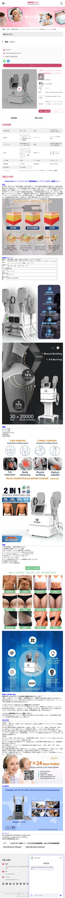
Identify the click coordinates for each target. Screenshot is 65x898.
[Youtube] (17, 884)
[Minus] (61, 858)
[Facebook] (10, 884)
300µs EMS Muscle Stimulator (35, 847)
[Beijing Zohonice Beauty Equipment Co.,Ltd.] (33, 3)
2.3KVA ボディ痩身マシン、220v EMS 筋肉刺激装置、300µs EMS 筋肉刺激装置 (34, 843)
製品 (8, 29)
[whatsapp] (4, 61)
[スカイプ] (8, 61)
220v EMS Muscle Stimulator (12, 847)
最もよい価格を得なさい (46, 111)
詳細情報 (14, 118)
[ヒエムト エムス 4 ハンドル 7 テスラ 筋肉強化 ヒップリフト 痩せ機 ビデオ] (19, 89)
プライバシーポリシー (10, 894)
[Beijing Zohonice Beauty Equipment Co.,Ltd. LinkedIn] (20, 884)
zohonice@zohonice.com (13, 53)
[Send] (60, 895)
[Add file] (31, 895)
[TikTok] (24, 884)
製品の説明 (39, 118)
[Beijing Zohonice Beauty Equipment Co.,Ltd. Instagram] (14, 884)
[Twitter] (7, 884)
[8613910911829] (27, 884)
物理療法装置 (14, 29)
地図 (18, 894)
